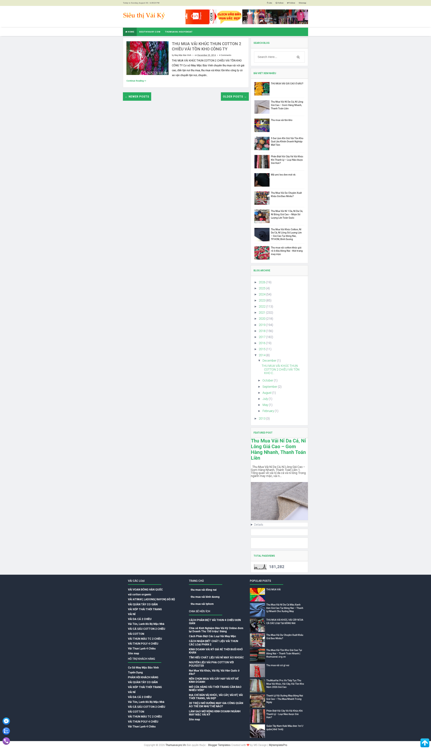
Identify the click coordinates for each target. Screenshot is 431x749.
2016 (262, 343)
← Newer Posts (137, 96)
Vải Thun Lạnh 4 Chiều (142, 648)
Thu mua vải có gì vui (277, 665)
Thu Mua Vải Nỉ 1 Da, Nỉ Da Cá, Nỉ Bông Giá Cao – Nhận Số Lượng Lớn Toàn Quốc (287, 214)
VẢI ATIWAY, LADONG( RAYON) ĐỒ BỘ (151, 599)
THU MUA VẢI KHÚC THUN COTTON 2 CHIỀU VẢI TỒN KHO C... (281, 369)
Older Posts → (235, 96)
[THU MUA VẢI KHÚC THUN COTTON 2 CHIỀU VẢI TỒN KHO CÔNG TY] (147, 58)
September (270, 386)
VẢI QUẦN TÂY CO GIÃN (143, 604)
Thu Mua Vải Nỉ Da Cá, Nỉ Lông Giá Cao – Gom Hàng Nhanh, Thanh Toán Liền (287, 105)
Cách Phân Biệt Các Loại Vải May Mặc (212, 636)
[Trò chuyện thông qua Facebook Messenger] (6, 721)
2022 (262, 306)
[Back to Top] (424, 742)
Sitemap (302, 3)
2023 (262, 300)
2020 (262, 318)
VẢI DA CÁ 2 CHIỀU (140, 619)
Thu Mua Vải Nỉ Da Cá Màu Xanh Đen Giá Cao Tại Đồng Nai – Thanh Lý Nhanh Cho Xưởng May (284, 608)
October (268, 380)
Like (270, 3)
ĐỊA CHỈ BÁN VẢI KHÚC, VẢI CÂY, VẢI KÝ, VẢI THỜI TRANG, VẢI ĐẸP (216, 696)
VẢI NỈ (132, 614)
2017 (262, 337)
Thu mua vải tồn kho (281, 120)
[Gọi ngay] (6, 741)
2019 (262, 325)
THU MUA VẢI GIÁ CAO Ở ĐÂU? (287, 83)
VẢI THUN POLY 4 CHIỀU (143, 643)
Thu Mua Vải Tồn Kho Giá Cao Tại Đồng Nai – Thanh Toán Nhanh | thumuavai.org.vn (284, 653)
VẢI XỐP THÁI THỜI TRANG (145, 609)
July (265, 399)
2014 (262, 355)
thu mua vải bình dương (205, 596)
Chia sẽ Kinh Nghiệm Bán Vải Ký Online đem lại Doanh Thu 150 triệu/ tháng (216, 630)
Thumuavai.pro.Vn (175, 745)
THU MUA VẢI (273, 589)
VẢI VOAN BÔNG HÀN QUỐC (145, 589)
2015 (262, 349)
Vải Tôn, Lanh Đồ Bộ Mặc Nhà (146, 624)
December (269, 360)
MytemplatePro (278, 745)
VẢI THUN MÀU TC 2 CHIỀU (145, 638)
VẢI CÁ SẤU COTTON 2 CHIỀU (146, 628)
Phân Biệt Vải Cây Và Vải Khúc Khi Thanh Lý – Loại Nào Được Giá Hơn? (287, 159)
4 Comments (225, 55)
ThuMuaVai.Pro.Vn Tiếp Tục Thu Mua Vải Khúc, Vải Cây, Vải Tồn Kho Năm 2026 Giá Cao (285, 683)
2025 (262, 288)
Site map (133, 653)
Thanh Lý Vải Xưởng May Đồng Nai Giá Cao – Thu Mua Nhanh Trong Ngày (284, 699)
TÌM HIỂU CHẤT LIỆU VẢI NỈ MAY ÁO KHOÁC (216, 657)
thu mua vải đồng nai (204, 589)
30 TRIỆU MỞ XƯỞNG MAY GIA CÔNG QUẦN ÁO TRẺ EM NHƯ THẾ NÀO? (216, 705)
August (267, 392)
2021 (262, 312)
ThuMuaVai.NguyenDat (178, 32)
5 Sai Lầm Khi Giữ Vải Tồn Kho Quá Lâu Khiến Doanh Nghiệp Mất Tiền (287, 141)
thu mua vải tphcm (202, 603)
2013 (262, 418)
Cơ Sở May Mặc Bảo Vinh (143, 667)
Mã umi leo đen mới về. (283, 174)
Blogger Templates (219, 745)
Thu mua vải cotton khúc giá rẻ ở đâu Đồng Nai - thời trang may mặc (287, 251)
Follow (280, 3)
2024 (262, 294)
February (268, 411)
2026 (262, 282)
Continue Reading (135, 81)
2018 (262, 331)
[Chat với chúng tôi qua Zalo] (6, 731)
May (265, 405)
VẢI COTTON (136, 633)
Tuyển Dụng (135, 672)
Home (130, 32)
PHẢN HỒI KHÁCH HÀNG (143, 677)
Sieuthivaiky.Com (149, 32)
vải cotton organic (139, 594)
